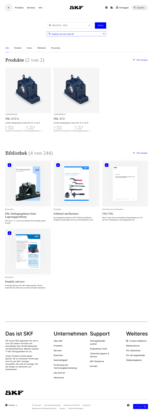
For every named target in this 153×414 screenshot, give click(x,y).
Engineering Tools (98, 349)
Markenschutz (133, 346)
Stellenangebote (134, 360)
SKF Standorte (97, 361)
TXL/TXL (107, 213)
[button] (106, 8)
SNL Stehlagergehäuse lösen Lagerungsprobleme (20, 215)
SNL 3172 (59, 118)
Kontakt (93, 366)
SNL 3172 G (12, 118)
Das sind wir (59, 373)
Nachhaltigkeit (60, 360)
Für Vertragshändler (135, 355)
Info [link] (40, 7)
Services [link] (31, 7)
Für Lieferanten (133, 350)
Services (58, 350)
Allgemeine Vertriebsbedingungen (44, 408)
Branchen (58, 355)
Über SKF (58, 341)
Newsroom (59, 377)
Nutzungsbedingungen (52, 405)
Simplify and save (15, 281)
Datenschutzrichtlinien (72, 405)
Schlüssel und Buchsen (66, 213)
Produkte (58, 346)
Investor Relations (138, 341)
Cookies (62, 408)
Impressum (86, 405)
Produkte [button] (19, 7)
